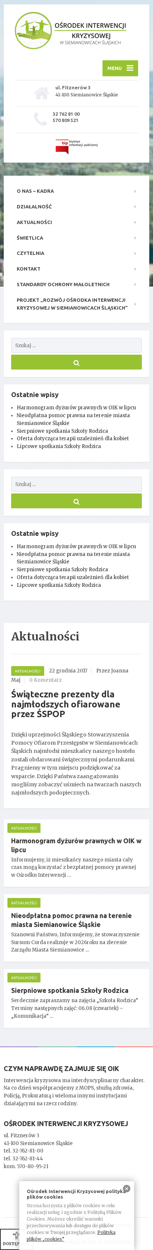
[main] (76, 834)
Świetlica (30, 237)
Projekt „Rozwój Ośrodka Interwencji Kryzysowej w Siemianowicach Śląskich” (72, 303)
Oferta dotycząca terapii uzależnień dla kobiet (73, 438)
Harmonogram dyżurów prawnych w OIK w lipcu (76, 408)
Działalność (34, 206)
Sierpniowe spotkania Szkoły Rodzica (62, 431)
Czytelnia (30, 253)
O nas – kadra (35, 191)
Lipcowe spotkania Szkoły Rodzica (59, 446)
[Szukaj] (76, 362)
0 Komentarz (45, 680)
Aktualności (34, 222)
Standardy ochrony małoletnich (63, 284)
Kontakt (28, 268)
